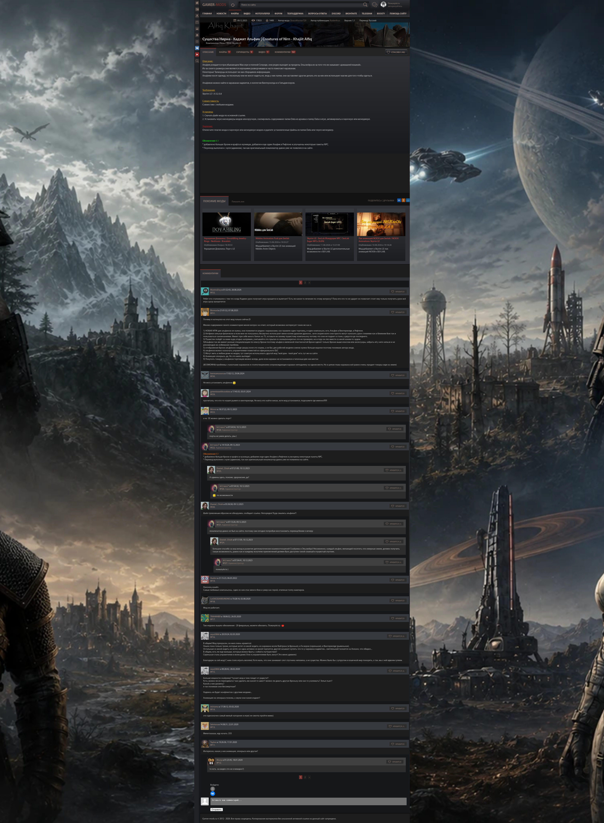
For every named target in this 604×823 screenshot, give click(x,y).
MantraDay (215, 290)
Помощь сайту (398, 14)
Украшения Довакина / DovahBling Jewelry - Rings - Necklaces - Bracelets (225, 240)
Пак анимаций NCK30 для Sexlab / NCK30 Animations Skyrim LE (379, 240)
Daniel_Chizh (223, 468)
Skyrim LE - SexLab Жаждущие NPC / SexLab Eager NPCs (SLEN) (328, 240)
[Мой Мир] (408, 200)
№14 (212, 709)
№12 (219, 763)
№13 (212, 727)
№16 (212, 637)
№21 (219, 525)
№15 (212, 672)
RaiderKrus (335, 21)
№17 (212, 619)
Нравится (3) (398, 671)
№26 (222, 489)
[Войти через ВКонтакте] (212, 793)
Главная (197, 3)
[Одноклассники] (403, 200)
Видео (197, 22)
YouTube (197, 54)
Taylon (213, 742)
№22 (212, 448)
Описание (208, 52)
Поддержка (197, 41)
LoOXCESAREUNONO (220, 599)
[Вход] (212, 789)
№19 (212, 581)
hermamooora (217, 373)
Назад (203, 43)
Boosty (381, 14)
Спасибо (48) (398, 52)
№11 (212, 745)
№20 (212, 507)
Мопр (219, 760)
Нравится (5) (398, 636)
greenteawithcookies (220, 392)
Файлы (197, 16)
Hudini (213, 578)
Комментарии (285, 52)
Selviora (214, 724)
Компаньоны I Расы (215, 43)
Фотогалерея (197, 29)
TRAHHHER (215, 617)
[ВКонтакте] (399, 200)
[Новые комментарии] (233, 4)
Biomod (214, 310)
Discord (336, 14)
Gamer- (214, 5)
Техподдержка (295, 14)
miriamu (214, 707)
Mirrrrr (213, 409)
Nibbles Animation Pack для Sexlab (272, 238)
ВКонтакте (197, 48)
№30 (212, 376)
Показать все (238, 202)
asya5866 (215, 634)
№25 (219, 471)
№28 (219, 430)
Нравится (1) (395, 470)
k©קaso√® (221, 427)
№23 (212, 412)
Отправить (217, 809)
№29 (212, 394)
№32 (212, 293)
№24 (222, 543)
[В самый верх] (599, 818)
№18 (212, 602)
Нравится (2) (395, 542)
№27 (225, 563)
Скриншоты (244, 52)
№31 (212, 313)
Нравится (399, 292)
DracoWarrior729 (298, 21)
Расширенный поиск (197, 61)
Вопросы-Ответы (317, 14)
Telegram (367, 14)
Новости (197, 9)
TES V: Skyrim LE (233, 43)
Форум (197, 35)
